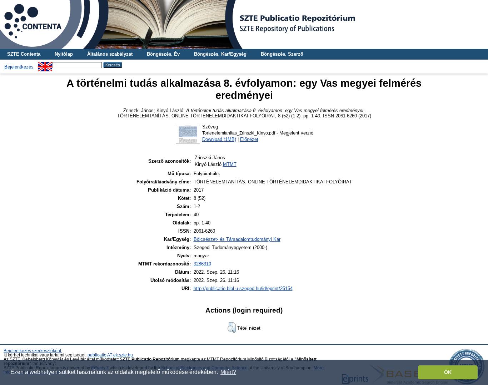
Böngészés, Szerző (282, 54)
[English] (45, 64)
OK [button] (448, 372)
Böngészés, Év (163, 54)
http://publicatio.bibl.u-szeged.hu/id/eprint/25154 (243, 288)
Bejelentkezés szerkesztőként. (33, 351)
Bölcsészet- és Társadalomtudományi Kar (237, 239)
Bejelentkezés (19, 67)
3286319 (202, 264)
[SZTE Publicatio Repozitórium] (244, 24)
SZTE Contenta (23, 54)
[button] (232, 327)
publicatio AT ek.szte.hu (110, 355)
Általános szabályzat (110, 54)
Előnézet (249, 139)
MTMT (229, 164)
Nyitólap (64, 54)
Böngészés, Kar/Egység (220, 54)
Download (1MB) (219, 139)
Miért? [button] (228, 372)
